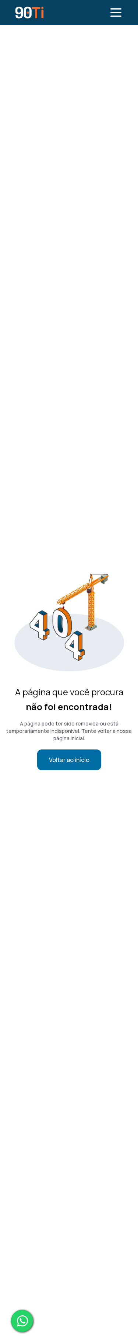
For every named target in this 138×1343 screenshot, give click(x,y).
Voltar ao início (69, 760)
